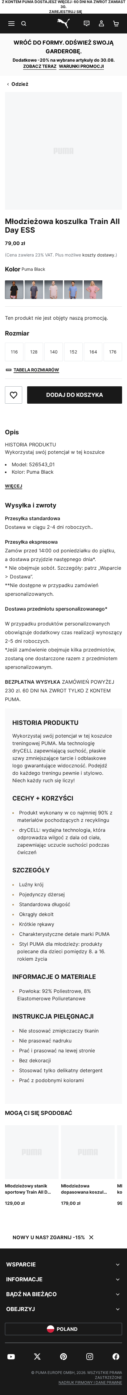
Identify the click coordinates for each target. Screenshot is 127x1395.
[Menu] (11, 23)
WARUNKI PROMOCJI (81, 66)
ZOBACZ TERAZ (39, 66)
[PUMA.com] (63, 23)
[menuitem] (11, 1356)
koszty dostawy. (99, 254)
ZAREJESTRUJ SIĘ (65, 11)
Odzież (19, 84)
